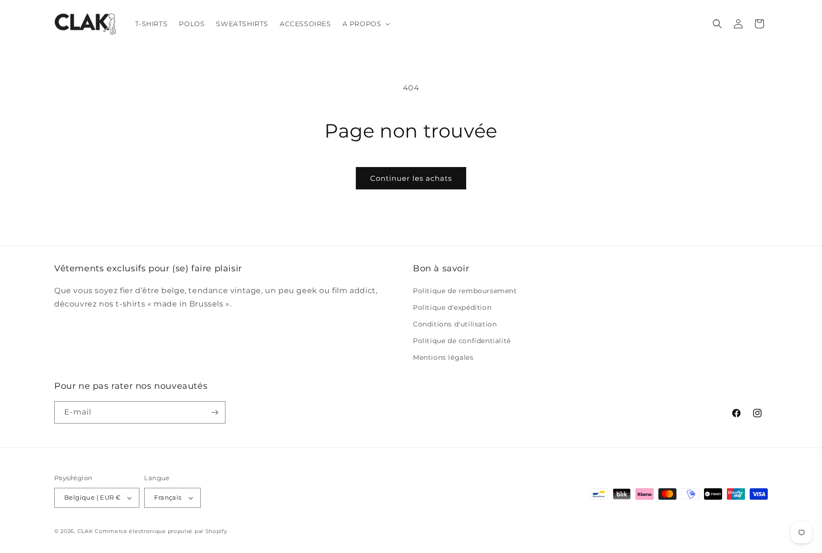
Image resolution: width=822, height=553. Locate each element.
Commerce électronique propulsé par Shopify (161, 531)
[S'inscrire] (214, 412)
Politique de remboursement (465, 290)
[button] (365, 24)
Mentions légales (443, 357)
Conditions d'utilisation (455, 324)
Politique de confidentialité (462, 340)
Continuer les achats (411, 178)
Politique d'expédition (452, 307)
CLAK (85, 531)
